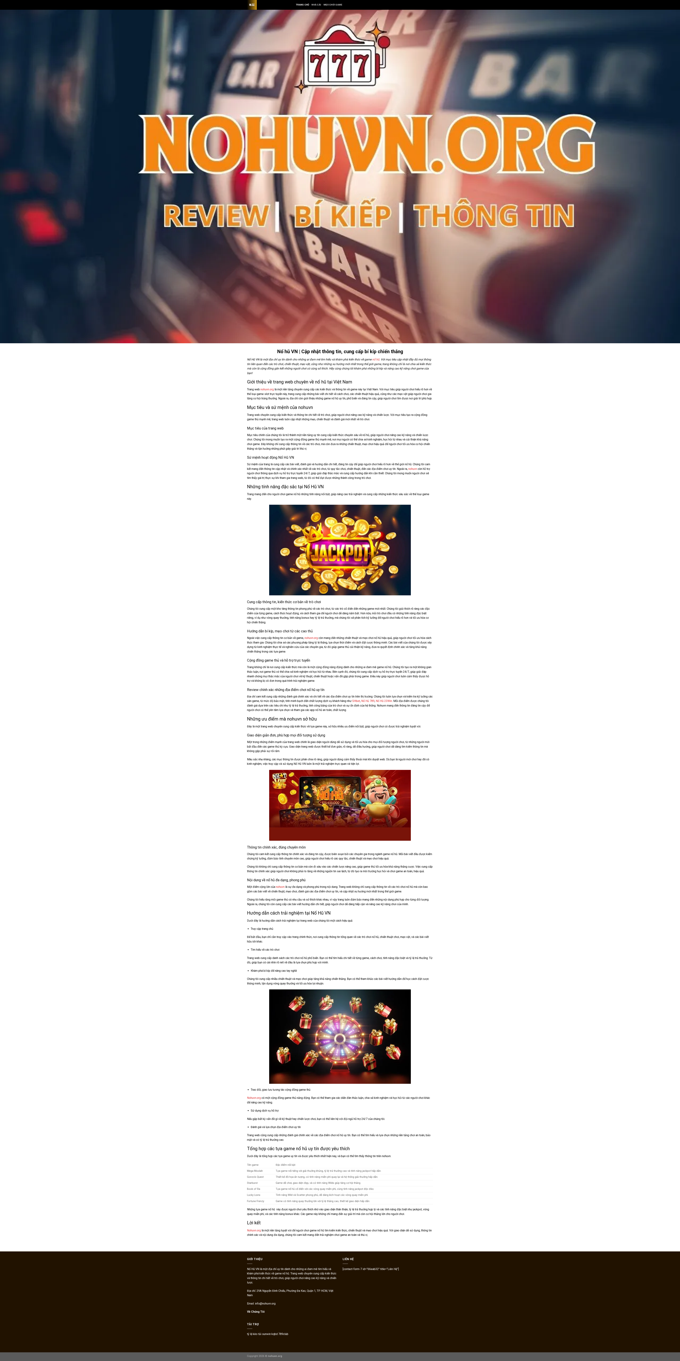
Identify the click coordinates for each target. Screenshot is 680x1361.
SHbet (356, 701)
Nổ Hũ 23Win (384, 701)
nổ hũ (375, 359)
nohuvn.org (267, 389)
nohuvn (412, 469)
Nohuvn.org (254, 1098)
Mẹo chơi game (333, 4)
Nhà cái (316, 4)
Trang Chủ (302, 4)
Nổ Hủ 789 (368, 701)
